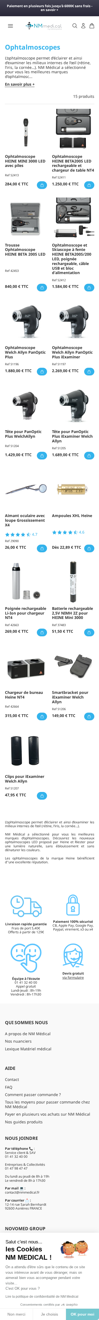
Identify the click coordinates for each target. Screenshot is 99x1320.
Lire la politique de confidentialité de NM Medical (42, 1297)
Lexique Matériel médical (28, 1048)
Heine (71, 858)
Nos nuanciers (18, 1041)
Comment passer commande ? (33, 1094)
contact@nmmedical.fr (22, 1192)
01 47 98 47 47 (16, 1168)
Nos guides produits (24, 1121)
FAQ (8, 1087)
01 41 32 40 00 (16, 1156)
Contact (12, 1079)
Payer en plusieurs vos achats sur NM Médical (47, 1114)
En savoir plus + (20, 84)
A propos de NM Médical (28, 1033)
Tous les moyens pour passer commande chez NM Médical (47, 1104)
